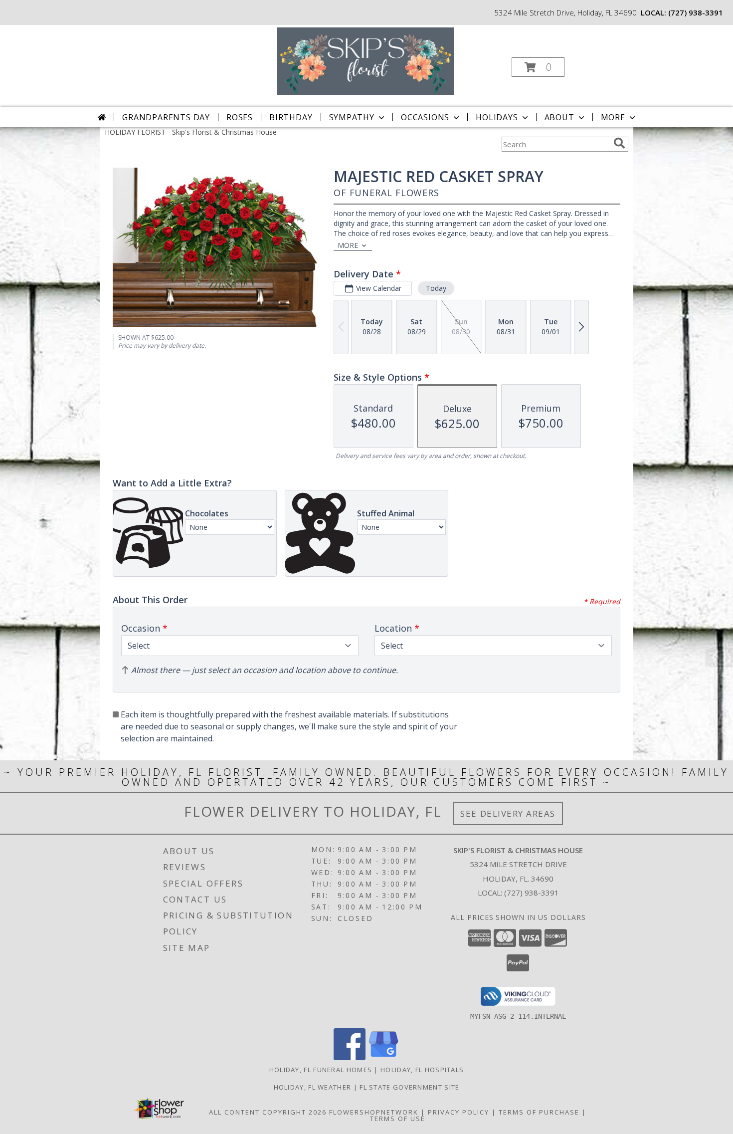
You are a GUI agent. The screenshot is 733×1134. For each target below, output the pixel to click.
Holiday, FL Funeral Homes (320, 1069)
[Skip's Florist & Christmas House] (366, 60)
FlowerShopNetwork (373, 1112)
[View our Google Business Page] (383, 1057)
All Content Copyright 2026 (268, 1112)
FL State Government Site (409, 1087)
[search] (619, 143)
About (559, 117)
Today (436, 288)
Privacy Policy (458, 1112)
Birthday (290, 117)
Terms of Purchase (539, 1112)
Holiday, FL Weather (313, 1087)
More (613, 117)
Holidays (497, 117)
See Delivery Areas (507, 813)
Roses (239, 117)
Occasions (425, 117)
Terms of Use (397, 1118)
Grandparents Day (166, 117)
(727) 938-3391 (695, 12)
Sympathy (351, 117)
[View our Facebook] (350, 1057)
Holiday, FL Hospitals (422, 1069)
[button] (538, 67)
